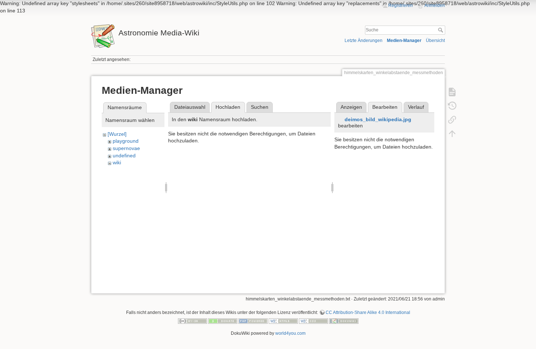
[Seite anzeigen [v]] (452, 92)
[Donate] (222, 320)
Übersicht (435, 40)
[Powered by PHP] (253, 320)
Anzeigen (351, 107)
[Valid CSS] (313, 320)
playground (126, 141)
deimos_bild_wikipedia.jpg (378, 119)
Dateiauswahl (189, 107)
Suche (441, 29)
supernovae (126, 148)
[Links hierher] (452, 119)
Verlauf (416, 107)
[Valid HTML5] (283, 320)
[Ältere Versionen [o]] (452, 105)
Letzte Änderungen (363, 40)
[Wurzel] (117, 134)
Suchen (259, 107)
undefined (124, 155)
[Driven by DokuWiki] (343, 320)
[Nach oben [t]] (452, 133)
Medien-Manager (404, 40)
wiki (117, 162)
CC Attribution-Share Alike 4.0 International (368, 312)
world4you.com (290, 333)
